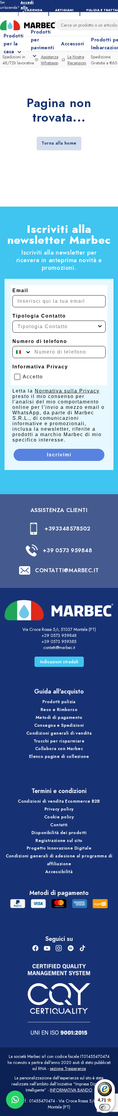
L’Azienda (33, 10)
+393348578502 (67, 529)
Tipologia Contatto (39, 315)
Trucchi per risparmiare (59, 741)
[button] (15, 1100)
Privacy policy (59, 809)
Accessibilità (59, 872)
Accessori (72, 43)
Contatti (58, 825)
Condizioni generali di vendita (59, 733)
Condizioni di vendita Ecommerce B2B (59, 801)
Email (20, 290)
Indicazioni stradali (59, 662)
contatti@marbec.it (59, 647)
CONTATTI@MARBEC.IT (67, 570)
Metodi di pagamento (59, 717)
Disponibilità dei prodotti (59, 833)
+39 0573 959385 (59, 641)
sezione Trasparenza (68, 1068)
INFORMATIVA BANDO (71, 1090)
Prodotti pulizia (59, 702)
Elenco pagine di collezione (59, 756)
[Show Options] (100, 326)
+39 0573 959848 (67, 550)
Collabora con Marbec (59, 749)
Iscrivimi (59, 454)
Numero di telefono (39, 341)
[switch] (104, 1107)
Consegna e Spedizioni (59, 725)
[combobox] (57, 326)
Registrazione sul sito (58, 840)
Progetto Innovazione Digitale (59, 848)
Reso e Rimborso (59, 709)
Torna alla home (58, 143)
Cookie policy (59, 817)
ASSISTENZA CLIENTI (59, 510)
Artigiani (64, 10)
